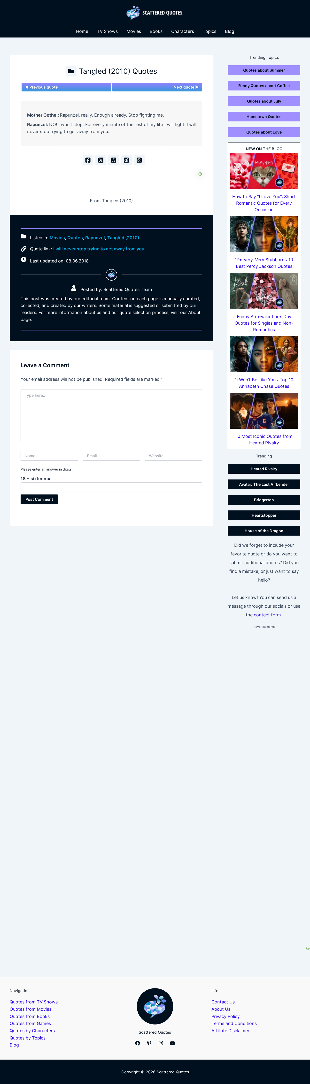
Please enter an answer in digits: (47, 469)
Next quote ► (186, 87)
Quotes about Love (264, 132)
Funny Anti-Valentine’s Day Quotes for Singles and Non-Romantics (264, 323)
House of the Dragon (264, 530)
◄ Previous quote (41, 87)
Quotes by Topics (28, 1037)
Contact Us (223, 1001)
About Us (220, 1009)
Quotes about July (264, 101)
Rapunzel (95, 237)
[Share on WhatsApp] (139, 160)
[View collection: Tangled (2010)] (71, 71)
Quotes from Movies (30, 1009)
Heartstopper (264, 515)
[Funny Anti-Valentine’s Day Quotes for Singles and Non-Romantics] (264, 291)
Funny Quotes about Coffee (264, 85)
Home (82, 31)
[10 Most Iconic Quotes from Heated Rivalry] (264, 411)
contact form (267, 614)
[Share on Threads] (113, 160)
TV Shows (107, 31)
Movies (133, 31)
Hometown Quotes (264, 116)
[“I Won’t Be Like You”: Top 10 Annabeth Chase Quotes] (264, 354)
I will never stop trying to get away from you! (99, 248)
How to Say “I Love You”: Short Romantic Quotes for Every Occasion (264, 203)
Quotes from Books (30, 1016)
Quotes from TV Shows (34, 1001)
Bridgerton (264, 499)
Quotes (75, 237)
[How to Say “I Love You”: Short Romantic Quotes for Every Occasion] (264, 171)
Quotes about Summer (264, 70)
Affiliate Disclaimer (230, 1030)
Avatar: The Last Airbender (264, 484)
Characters (182, 31)
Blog (229, 31)
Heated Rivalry (264, 468)
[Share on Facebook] (88, 160)
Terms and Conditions (234, 1023)
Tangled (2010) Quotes (118, 71)
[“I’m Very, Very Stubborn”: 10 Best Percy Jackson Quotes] (264, 234)
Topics (209, 31)
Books (156, 31)
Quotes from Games (30, 1023)
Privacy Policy (225, 1016)
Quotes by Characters (32, 1030)
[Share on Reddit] (126, 160)
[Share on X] (100, 160)
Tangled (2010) (123, 237)
